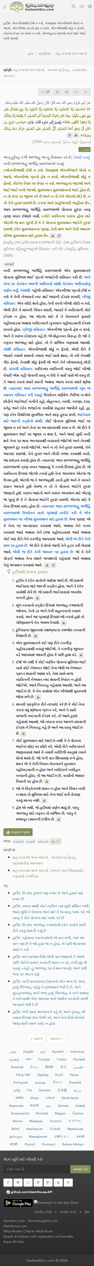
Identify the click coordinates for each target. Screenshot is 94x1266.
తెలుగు (57, 1082)
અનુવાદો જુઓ (20, 832)
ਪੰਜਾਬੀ (81, 1136)
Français (44, 1059)
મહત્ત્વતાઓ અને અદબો (71, 54)
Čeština (78, 1113)
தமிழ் (16, 1090)
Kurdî (59, 1075)
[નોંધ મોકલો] (76, 135)
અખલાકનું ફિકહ (58, 70)
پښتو (77, 1090)
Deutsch (45, 1090)
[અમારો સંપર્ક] (82, 7)
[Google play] (48, 1183)
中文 (63, 1067)
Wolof (15, 1129)
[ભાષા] (90, 7)
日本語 (62, 1090)
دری (48, 1106)
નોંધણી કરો (80, 1169)
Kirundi (30, 1144)
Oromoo (56, 1121)
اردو (42, 1052)
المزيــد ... (84, 149)
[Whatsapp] (28, 1183)
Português (20, 1082)
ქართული (15, 1136)
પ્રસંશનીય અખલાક (28, 863)
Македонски (38, 1136)
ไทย (29, 1090)
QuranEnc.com (14, 1221)
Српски (63, 1106)
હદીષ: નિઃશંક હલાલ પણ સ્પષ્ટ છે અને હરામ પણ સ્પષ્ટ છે (48, 896)
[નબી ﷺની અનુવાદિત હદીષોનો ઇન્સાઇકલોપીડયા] (31, 7)
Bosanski (17, 1067)
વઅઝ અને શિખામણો (67, 870)
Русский (79, 1059)
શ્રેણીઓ (44, 54)
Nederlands (70, 1098)
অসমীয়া (20, 1098)
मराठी (14, 1144)
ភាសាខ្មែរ (62, 1136)
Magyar (60, 1113)
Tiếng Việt (23, 1075)
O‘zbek (55, 1129)
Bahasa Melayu (73, 1144)
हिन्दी (49, 1067)
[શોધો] (73, 7)
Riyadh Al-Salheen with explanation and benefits (38, 1236)
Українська (75, 1129)
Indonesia (77, 1052)
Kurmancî (48, 1144)
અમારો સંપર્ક (68, 1212)
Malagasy (36, 1121)
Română (42, 1113)
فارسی (78, 1067)
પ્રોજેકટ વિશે (43, 1212)
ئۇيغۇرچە (14, 1059)
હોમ (30, 54)
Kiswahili (75, 1082)
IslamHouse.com (15, 1226)
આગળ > (57, 1038)
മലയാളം (40, 1082)
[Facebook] (8, 1183)
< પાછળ (36, 1038)
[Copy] (69, 135)
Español (57, 1052)
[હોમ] (4, 7)
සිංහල (34, 1067)
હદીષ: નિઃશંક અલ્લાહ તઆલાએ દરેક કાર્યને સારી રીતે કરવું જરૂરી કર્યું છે (49, 928)
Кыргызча (16, 1106)
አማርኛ (50, 1098)
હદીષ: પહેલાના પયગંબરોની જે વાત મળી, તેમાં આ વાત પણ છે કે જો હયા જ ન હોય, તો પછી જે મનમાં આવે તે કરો (49, 944)
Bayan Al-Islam (13, 1242)
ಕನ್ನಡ (74, 1121)
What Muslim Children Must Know (27, 1231)
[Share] (57, 91)
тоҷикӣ (80, 1106)
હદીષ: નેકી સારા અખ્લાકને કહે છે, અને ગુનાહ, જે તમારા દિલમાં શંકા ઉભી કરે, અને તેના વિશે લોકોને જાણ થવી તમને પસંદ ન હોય (49, 1018)
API (86, 1212)
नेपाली (34, 1106)
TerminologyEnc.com (43, 1221)
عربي (13, 1052)
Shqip (34, 1098)
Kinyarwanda (20, 1113)
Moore (17, 1121)
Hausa (74, 1075)
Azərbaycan (34, 1129)
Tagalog (42, 1075)
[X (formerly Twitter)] (18, 1183)
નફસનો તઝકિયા (26, 876)
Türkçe (61, 1059)
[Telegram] (38, 1183)
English (28, 1052)
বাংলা (28, 1059)
